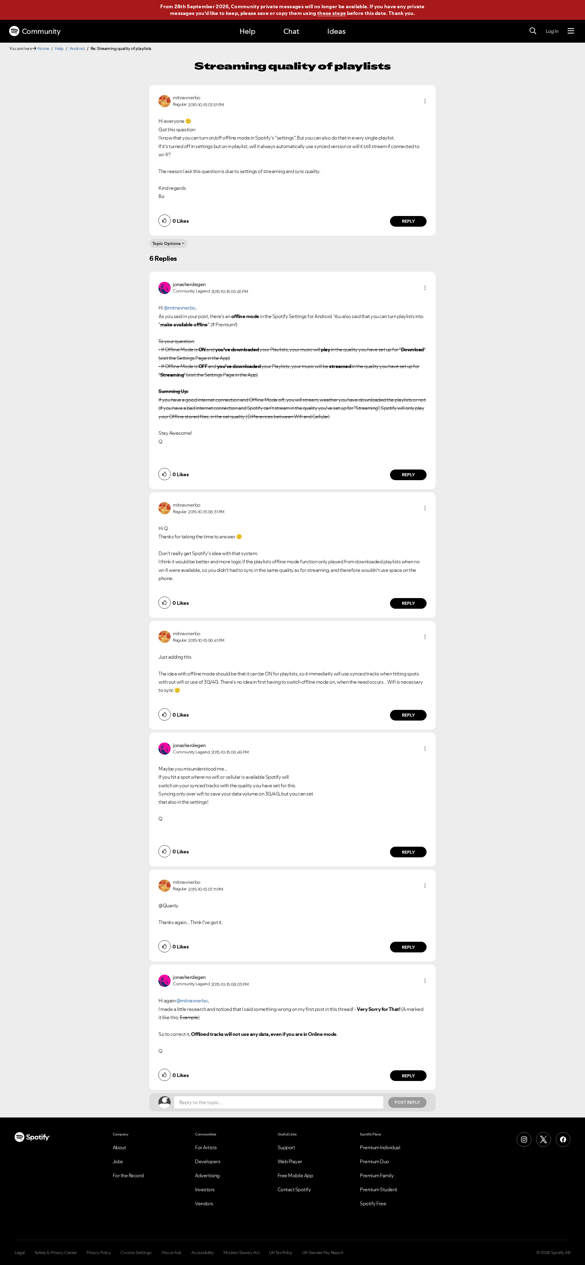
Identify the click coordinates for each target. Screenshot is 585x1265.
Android (77, 48)
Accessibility (202, 1252)
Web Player (290, 1161)
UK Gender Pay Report (322, 1252)
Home (43, 48)
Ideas (336, 31)
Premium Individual (380, 1147)
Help (247, 31)
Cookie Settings (136, 1252)
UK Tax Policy (280, 1252)
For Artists (206, 1147)
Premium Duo (374, 1161)
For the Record (128, 1175)
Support (286, 1147)
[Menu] (571, 31)
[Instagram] (524, 1139)
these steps (331, 13)
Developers (207, 1161)
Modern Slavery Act (241, 1252)
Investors (205, 1189)
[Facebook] (563, 1139)
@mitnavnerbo (179, 307)
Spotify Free (373, 1203)
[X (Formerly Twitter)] (543, 1139)
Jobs (118, 1161)
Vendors (204, 1203)
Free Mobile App (295, 1175)
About (119, 1147)
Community (41, 31)
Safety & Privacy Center (55, 1252)
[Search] (533, 31)
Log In (552, 31)
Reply (408, 221)
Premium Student (378, 1189)
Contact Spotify (294, 1189)
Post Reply (407, 1102)
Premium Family (377, 1175)
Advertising (207, 1175)
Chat (291, 31)
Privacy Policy (99, 1252)
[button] (425, 101)
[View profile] (164, 100)
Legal (20, 1252)
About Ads (171, 1252)
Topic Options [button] (166, 243)
